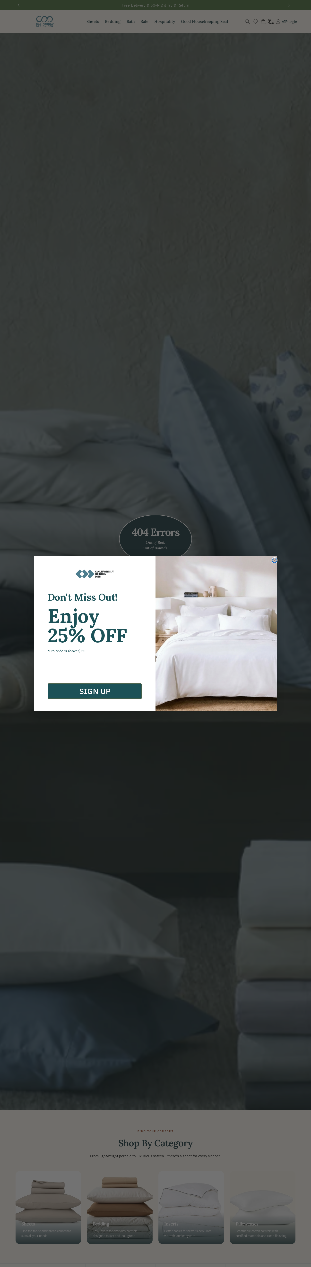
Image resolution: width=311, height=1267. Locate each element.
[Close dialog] (274, 560)
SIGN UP (95, 691)
